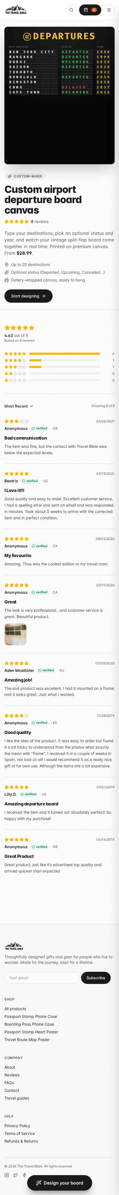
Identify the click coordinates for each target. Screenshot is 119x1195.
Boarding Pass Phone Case (29, 1024)
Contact (11, 1090)
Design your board (63, 1183)
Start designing (25, 296)
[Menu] (109, 9)
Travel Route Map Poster (27, 1039)
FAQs (9, 1082)
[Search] (71, 9)
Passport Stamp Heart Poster (31, 1031)
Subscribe (96, 977)
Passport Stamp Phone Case (30, 1016)
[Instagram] (6, 1175)
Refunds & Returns (21, 1141)
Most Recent (16, 406)
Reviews (11, 1074)
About (9, 1067)
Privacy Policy (17, 1125)
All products (15, 1008)
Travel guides (16, 1098)
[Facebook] (24, 1175)
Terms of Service (19, 1133)
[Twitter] (15, 1175)
